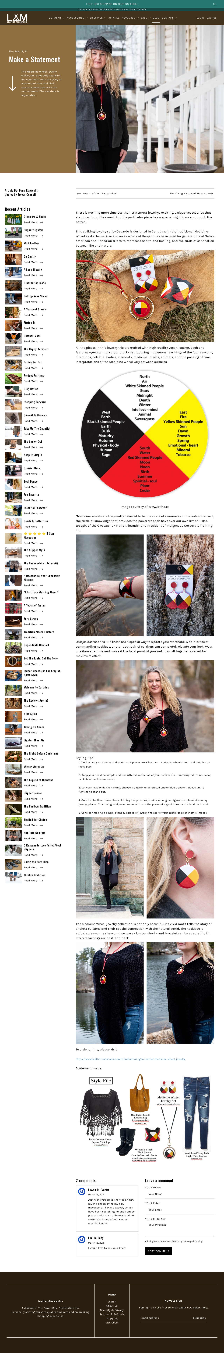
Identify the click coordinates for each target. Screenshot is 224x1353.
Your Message (155, 1219)
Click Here (141, 9)
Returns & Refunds (112, 1314)
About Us (112, 1305)
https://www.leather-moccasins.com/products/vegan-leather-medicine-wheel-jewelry (130, 1059)
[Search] (214, 4)
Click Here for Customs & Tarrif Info (95, 9)
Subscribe (199, 1317)
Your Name (153, 1187)
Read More (31, 222)
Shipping (112, 1318)
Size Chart (111, 1322)
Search (111, 1301)
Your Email (153, 1203)
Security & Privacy (112, 1309)
